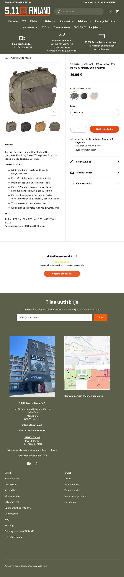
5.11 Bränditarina (13, 537)
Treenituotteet (62, 27)
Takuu (67, 478)
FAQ (7, 519)
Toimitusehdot (72, 490)
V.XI (24, 21)
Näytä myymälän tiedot (85, 150)
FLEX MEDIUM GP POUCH (21, 58)
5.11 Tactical (75, 64)
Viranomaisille (108, 2)
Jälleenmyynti (12, 501)
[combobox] (79, 11)
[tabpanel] (32, 189)
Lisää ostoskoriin (104, 129)
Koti (6, 58)
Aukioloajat (11, 484)
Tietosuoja (70, 501)
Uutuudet (13, 21)
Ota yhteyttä (89, 2)
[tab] (9, 144)
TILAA (100, 317)
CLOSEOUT (80, 27)
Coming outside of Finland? (19, 531)
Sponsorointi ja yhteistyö (18, 507)
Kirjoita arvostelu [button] (62, 273)
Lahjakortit (95, 27)
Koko (72, 106)
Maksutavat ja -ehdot (75, 496)
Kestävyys (10, 525)
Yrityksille (10, 490)
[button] (117, 11)
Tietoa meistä (12, 478)
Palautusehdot (72, 484)
